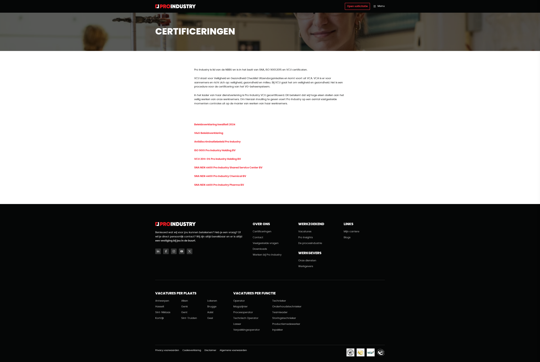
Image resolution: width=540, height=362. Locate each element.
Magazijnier (240, 306)
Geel (210, 318)
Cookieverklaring (191, 350)
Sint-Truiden (189, 318)
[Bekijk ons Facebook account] (166, 251)
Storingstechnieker (284, 318)
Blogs (347, 237)
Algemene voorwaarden (233, 350)
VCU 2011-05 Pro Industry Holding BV (217, 159)
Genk (184, 306)
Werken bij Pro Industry (267, 255)
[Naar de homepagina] (175, 6)
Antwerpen (162, 301)
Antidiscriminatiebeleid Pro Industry (217, 142)
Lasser (237, 324)
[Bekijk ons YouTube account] (181, 251)
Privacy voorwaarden (167, 350)
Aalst (210, 312)
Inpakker (277, 330)
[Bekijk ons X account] (189, 251)
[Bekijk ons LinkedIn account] (158, 251)
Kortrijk (159, 318)
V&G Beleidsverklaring (208, 133)
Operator (239, 301)
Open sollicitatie (357, 6)
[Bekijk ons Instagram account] (174, 251)
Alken (184, 301)
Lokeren (212, 301)
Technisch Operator (245, 318)
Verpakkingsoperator (246, 330)
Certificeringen (262, 231)
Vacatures (304, 231)
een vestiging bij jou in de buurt (175, 241)
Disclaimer (210, 350)
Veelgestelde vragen (266, 243)
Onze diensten (307, 260)
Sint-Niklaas (162, 312)
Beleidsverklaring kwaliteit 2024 (214, 124)
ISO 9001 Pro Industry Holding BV (215, 150)
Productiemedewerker (286, 324)
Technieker (279, 301)
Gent (184, 312)
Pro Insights (305, 237)
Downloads (260, 249)
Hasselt (159, 306)
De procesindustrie (310, 243)
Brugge (211, 306)
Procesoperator (243, 312)
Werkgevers (305, 266)
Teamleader (280, 312)
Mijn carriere (351, 231)
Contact (258, 237)
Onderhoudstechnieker (287, 306)
